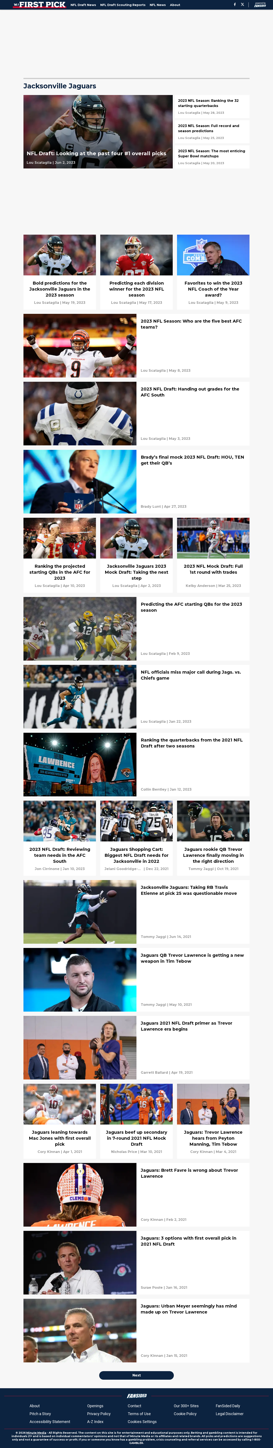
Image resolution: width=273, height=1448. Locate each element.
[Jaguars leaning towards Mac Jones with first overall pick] (59, 1121)
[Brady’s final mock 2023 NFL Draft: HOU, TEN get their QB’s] (136, 481)
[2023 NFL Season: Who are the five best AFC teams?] (136, 345)
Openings (95, 1406)
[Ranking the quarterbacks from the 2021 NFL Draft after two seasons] (136, 764)
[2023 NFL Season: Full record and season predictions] (212, 131)
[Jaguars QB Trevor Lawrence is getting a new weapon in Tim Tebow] (136, 980)
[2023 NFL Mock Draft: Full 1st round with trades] (213, 555)
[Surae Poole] (152, 1287)
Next (136, 1375)
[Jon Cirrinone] (47, 869)
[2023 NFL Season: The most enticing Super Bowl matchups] (212, 157)
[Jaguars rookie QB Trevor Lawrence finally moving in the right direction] (213, 838)
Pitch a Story (40, 1413)
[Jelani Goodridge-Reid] (124, 869)
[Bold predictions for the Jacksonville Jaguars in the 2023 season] (59, 272)
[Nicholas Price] (124, 1151)
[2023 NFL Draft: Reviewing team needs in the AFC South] (59, 838)
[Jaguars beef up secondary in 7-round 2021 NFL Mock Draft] (136, 1121)
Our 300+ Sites (186, 1406)
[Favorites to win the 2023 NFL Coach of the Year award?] (213, 272)
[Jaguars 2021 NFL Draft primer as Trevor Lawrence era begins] (136, 1047)
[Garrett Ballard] (154, 1072)
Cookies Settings (142, 1421)
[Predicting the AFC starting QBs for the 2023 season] (136, 629)
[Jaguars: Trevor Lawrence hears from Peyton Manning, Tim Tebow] (213, 1121)
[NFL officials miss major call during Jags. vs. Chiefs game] (136, 696)
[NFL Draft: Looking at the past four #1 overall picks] (98, 131)
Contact (134, 1406)
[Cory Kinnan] (49, 1151)
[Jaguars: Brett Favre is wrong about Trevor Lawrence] (136, 1195)
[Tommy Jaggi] (201, 869)
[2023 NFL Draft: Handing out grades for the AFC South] (136, 413)
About (35, 1406)
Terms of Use (139, 1413)
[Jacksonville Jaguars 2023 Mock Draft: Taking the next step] (136, 555)
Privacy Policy (99, 1413)
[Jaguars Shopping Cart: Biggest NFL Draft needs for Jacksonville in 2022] (136, 838)
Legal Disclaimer (230, 1413)
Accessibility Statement (50, 1421)
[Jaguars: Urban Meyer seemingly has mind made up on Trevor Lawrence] (136, 1330)
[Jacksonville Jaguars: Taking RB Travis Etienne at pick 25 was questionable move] (136, 912)
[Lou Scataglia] (39, 162)
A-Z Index (95, 1421)
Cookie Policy (185, 1413)
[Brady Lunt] (151, 506)
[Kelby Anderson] (200, 585)
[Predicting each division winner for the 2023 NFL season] (136, 272)
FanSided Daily (228, 1406)
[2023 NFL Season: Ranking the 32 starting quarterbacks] (212, 106)
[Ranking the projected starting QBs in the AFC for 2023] (59, 555)
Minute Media (36, 1432)
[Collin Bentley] (154, 789)
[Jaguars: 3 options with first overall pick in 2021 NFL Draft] (136, 1262)
